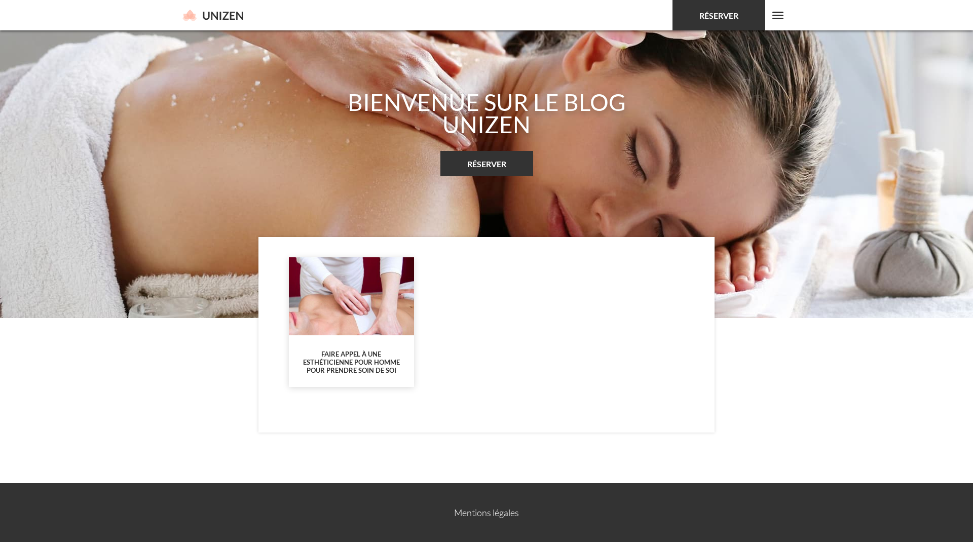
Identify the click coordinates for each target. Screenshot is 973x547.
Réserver (718, 15)
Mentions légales (486, 512)
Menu (778, 15)
